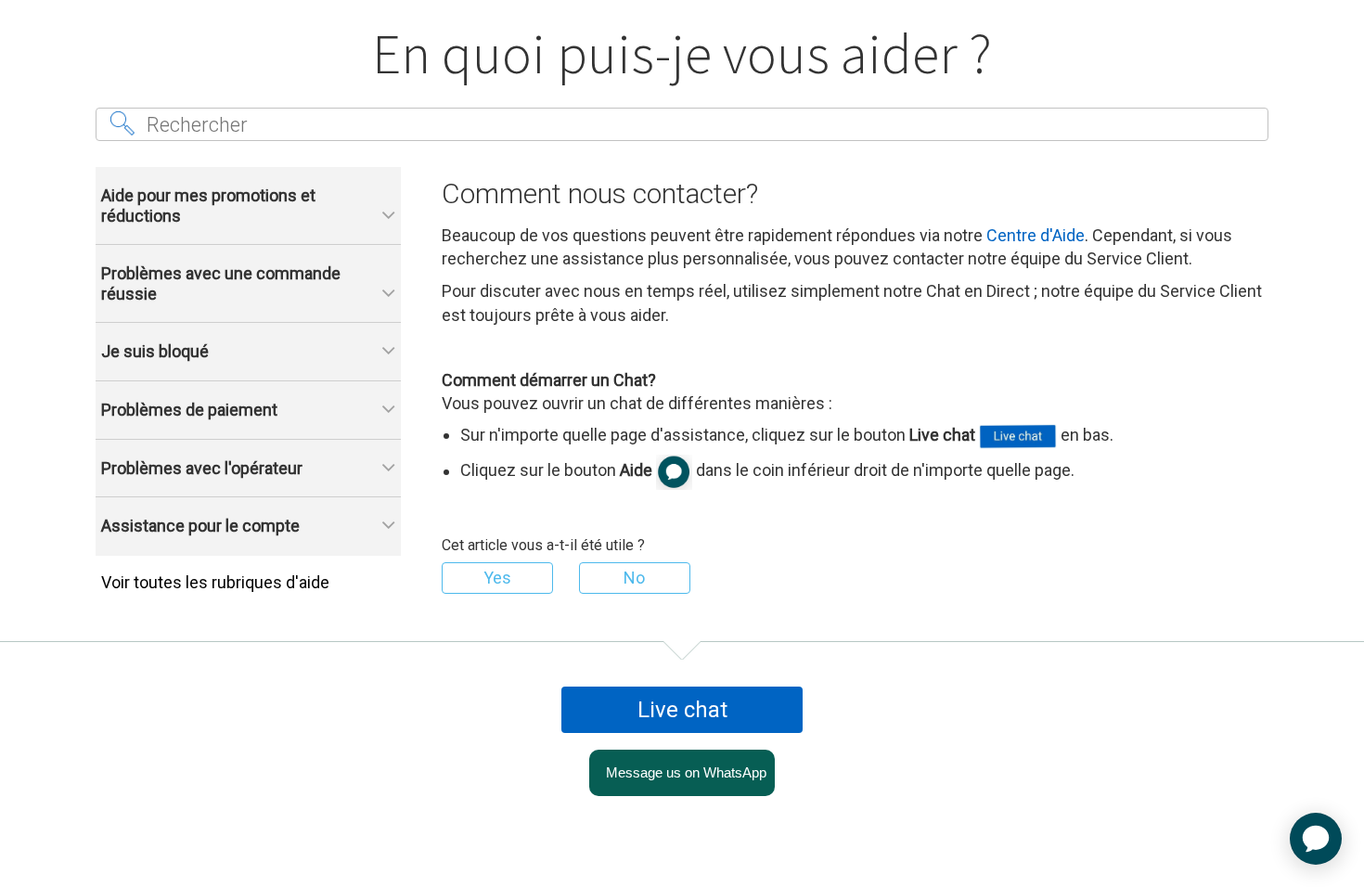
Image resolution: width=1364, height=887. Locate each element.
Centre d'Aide (1035, 235)
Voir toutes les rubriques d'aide (215, 582)
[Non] (634, 578)
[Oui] (497, 578)
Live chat (682, 710)
